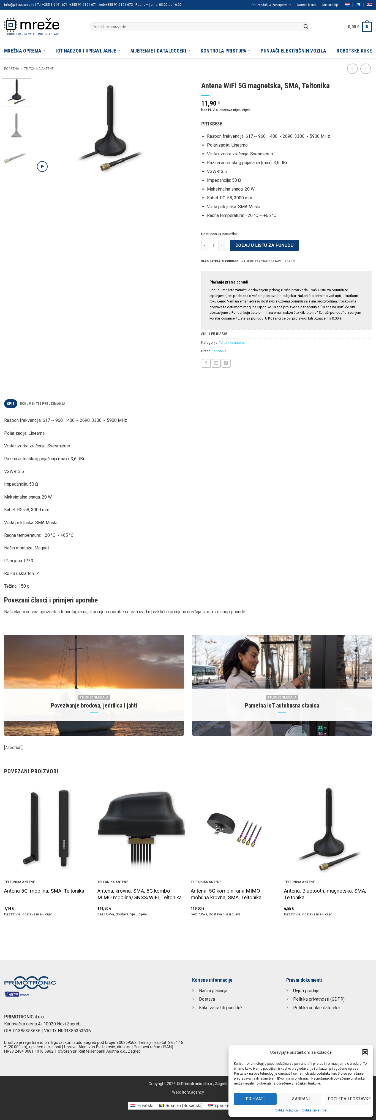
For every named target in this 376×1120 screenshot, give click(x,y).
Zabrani (301, 1098)
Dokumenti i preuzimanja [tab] (43, 403)
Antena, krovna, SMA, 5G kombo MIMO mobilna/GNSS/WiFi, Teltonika (139, 894)
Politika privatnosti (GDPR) (319, 999)
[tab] (220, 261)
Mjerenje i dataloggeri (158, 51)
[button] (365, 1052)
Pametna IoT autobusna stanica (282, 705)
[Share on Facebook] (206, 363)
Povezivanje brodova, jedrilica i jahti (94, 705)
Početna (11, 69)
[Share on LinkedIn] (226, 363)
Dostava (207, 999)
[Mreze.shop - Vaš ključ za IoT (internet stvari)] (42, 26)
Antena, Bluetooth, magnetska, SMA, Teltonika (325, 894)
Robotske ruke (354, 51)
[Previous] (45, 128)
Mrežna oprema (23, 51)
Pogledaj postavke (348, 1098)
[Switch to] (347, 5)
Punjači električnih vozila (293, 51)
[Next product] (352, 69)
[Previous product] (365, 69)
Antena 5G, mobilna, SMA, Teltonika (44, 891)
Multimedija (330, 5)
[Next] (174, 128)
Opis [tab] (11, 403)
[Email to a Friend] (216, 363)
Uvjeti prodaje (306, 990)
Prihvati (255, 1098)
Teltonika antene (39, 69)
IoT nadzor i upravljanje (86, 51)
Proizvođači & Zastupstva (269, 5)
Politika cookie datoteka (316, 1007)
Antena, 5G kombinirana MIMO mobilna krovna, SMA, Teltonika (226, 894)
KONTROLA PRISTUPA (224, 51)
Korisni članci (306, 5)
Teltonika (219, 351)
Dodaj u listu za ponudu (264, 245)
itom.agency (193, 1092)
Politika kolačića (286, 1110)
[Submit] (305, 27)
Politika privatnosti (314, 1110)
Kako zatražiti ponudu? (221, 1007)
